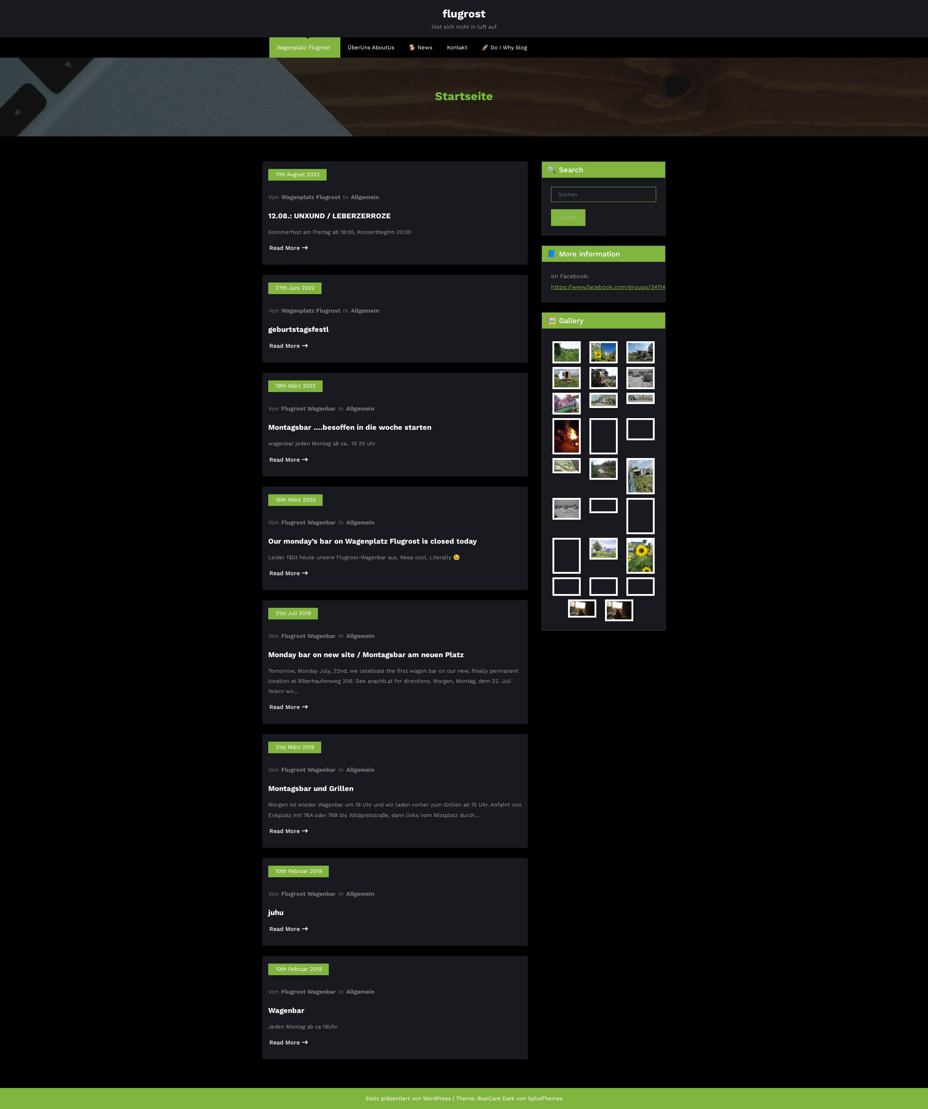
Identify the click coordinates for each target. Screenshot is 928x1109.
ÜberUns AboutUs (371, 47)
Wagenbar (286, 1010)
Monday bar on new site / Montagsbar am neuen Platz (366, 654)
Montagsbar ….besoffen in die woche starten (349, 427)
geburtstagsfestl (298, 329)
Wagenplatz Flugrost (303, 47)
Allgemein (365, 197)
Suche (568, 217)
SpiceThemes (545, 1098)
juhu (275, 912)
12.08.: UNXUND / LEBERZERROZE (329, 215)
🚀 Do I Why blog (504, 47)
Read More (284, 247)
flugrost (464, 13)
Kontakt (457, 47)
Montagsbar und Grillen (310, 788)
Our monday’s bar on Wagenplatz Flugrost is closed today (372, 541)
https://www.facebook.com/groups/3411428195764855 (626, 287)
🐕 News (420, 47)
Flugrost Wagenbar (308, 408)
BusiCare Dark (496, 1098)
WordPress (437, 1098)
